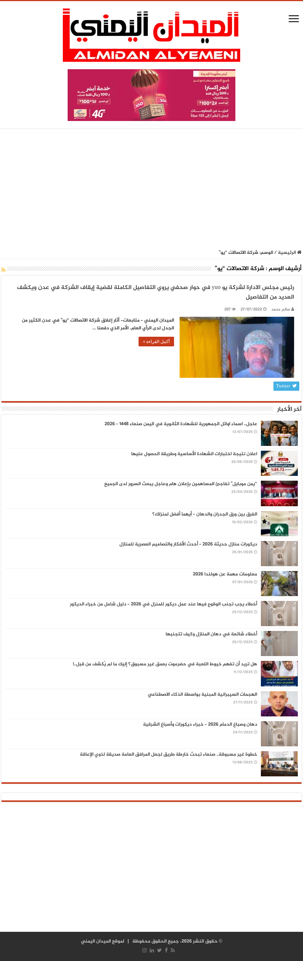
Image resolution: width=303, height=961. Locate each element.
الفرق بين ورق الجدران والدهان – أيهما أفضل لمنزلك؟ (204, 514)
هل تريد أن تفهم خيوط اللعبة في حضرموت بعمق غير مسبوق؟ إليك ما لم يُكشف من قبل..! (165, 664)
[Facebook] (166, 950)
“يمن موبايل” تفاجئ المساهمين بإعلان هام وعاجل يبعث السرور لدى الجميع (180, 484)
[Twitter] (159, 950)
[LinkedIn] (152, 950)
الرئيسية (287, 253)
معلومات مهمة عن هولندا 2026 (225, 574)
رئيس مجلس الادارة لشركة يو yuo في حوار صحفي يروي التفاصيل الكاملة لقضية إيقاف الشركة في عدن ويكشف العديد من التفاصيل (155, 292)
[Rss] (173, 950)
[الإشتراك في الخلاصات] (3, 270)
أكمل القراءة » (156, 341)
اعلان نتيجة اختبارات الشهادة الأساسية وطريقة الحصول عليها (194, 454)
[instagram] (144, 950)
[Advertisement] (151, 189)
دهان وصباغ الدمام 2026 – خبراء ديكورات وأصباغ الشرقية (200, 724)
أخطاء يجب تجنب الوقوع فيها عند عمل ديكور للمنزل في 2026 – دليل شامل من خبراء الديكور (163, 604)
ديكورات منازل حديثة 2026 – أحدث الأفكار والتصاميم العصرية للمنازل (188, 544)
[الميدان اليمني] (151, 38)
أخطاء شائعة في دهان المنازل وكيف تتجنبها (211, 634)
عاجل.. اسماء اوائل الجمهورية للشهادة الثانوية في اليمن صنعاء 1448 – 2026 (181, 424)
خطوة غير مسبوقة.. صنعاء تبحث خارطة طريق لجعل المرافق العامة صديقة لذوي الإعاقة (168, 754)
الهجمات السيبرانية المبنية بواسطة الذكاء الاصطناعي (202, 694)
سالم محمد (280, 309)
